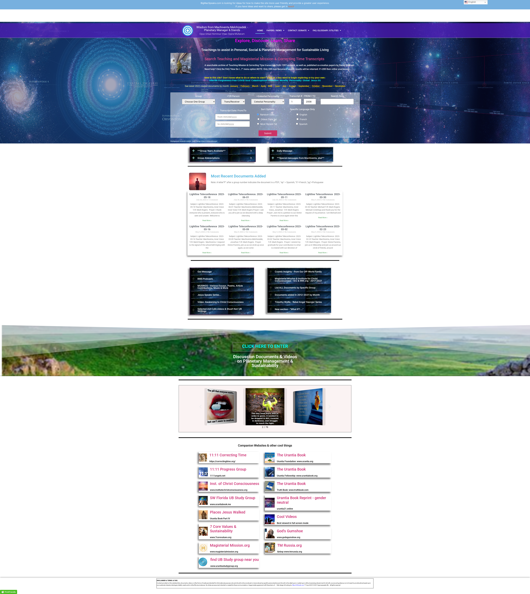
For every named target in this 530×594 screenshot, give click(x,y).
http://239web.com (298, 585)
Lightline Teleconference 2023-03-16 (207, 228)
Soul (248, 80)
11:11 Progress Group (228, 469)
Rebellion (273, 80)
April (263, 86)
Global (307, 80)
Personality (296, 80)
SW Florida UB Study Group (232, 498)
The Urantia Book (291, 455)
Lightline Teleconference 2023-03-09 (245, 228)
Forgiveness (225, 80)
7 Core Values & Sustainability (223, 528)
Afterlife (213, 80)
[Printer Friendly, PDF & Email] (8, 592)
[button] (200, 406)
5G (319, 80)
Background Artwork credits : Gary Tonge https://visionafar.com (193, 141)
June (277, 86)
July (284, 86)
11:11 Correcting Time (227, 455)
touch (291, 6)
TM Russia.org (289, 545)
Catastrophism (259, 80)
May (270, 86)
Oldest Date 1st (269, 119)
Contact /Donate (297, 30)
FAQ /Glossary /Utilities (325, 30)
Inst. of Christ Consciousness (234, 483)
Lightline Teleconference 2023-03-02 (284, 228)
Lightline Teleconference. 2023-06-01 (245, 196)
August (292, 86)
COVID (241, 80)
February (245, 86)
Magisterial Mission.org (230, 545)
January (234, 86)
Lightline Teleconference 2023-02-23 (323, 228)
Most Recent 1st (268, 124)
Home (260, 30)
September (303, 86)
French (303, 119)
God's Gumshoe (290, 531)
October (316, 86)
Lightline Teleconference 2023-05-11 (284, 196)
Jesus (314, 80)
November (327, 86)
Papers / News (274, 30)
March (255, 86)
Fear (235, 80)
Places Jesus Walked (227, 512)
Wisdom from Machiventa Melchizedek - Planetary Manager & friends (222, 29)
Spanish (303, 124)
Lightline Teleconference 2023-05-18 (207, 196)
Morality (284, 80)
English (303, 114)
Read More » (207, 220)
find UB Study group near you (234, 559)
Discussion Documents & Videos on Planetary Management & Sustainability (265, 361)
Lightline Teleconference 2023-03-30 (322, 196)
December (340, 86)
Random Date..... (268, 114)
